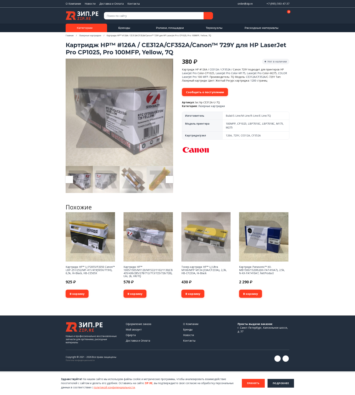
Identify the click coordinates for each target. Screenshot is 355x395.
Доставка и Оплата (111, 3)
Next (169, 179)
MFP (205, 77)
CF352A (226, 69)
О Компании (73, 3)
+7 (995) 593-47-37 (277, 3)
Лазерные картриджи (90, 35)
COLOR (282, 73)
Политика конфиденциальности (80, 360)
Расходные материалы (261, 28)
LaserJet (187, 73)
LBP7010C (254, 123)
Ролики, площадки (170, 28)
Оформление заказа (138, 324)
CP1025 (241, 123)
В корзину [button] (77, 294)
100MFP (231, 123)
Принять (253, 383)
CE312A (214, 69)
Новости (90, 3)
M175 (279, 123)
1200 (253, 80)
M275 (229, 127)
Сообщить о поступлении (205, 92)
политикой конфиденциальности (114, 387)
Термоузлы (214, 28)
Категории (84, 28)
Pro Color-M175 (235, 73)
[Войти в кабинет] (273, 16)
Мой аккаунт (134, 329)
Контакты (133, 3)
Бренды (124, 28)
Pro (194, 73)
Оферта (131, 335)
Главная (70, 35)
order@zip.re (245, 3)
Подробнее (281, 383)
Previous (69, 179)
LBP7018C (268, 123)
